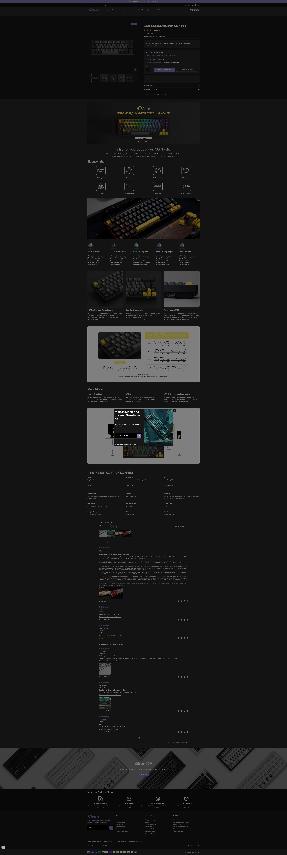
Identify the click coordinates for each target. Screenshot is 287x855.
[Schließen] (174, 410)
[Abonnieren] (139, 436)
